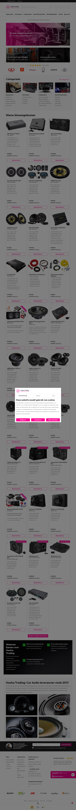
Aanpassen (38, 420)
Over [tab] (53, 395)
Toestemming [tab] (22, 395)
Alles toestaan (53, 420)
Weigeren (23, 420)
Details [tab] (38, 395)
